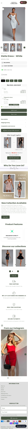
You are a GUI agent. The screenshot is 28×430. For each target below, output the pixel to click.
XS (3, 80)
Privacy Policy (4, 397)
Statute (2, 389)
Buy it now (14, 114)
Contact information (4, 428)
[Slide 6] (15, 378)
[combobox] (20, 150)
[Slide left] (1, 47)
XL (20, 80)
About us (3, 386)
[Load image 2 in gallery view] (12, 47)
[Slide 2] (14, 271)
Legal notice (11, 428)
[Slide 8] (18, 378)
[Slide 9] (20, 378)
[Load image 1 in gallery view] (6, 47)
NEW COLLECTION (20, 264)
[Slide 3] (15, 271)
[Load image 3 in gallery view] (19, 47)
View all (14, 276)
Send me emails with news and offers (10, 415)
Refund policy (3, 426)
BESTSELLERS (7, 264)
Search (2, 388)
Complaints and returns (6, 395)
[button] (1, 2)
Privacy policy (9, 426)
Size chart (3, 391)
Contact (2, 399)
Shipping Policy (4, 393)
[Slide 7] (17, 378)
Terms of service (15, 426)
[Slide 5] (14, 378)
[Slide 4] (12, 378)
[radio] (14, 90)
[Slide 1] (12, 271)
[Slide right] (24, 47)
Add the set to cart (14, 158)
